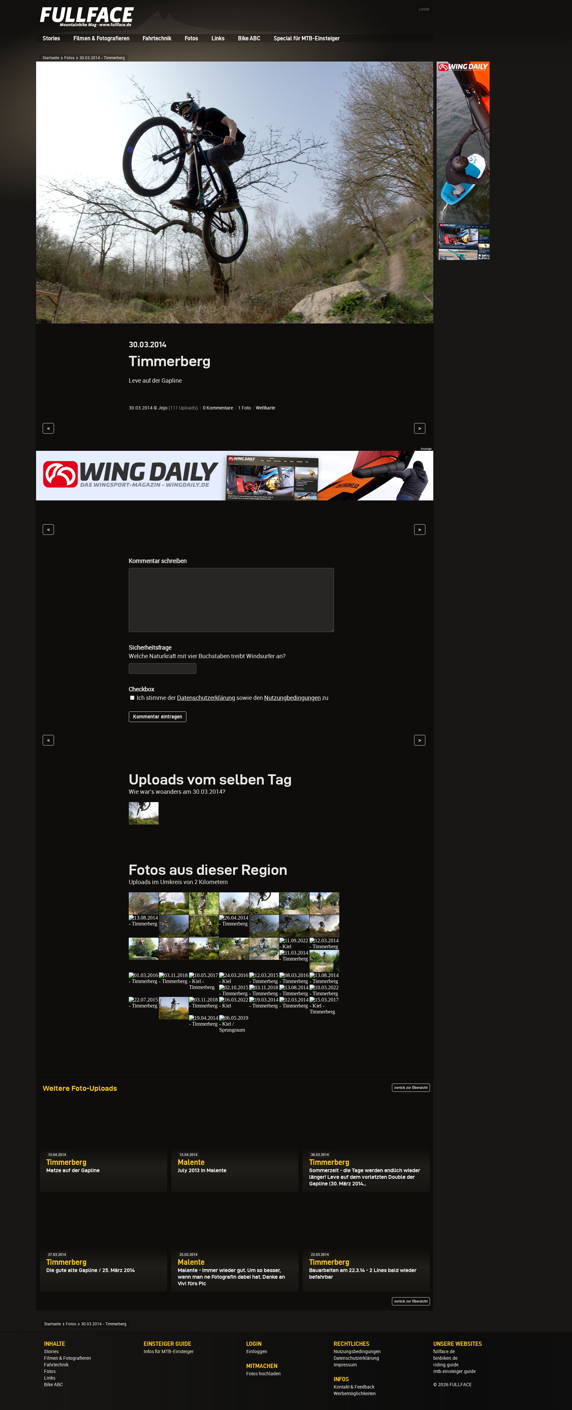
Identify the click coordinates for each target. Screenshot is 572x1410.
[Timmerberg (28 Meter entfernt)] (264, 957)
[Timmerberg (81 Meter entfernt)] (264, 1005)
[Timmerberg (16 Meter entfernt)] (144, 923)
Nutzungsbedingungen (357, 1351)
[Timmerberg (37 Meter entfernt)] (174, 981)
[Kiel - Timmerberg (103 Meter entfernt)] (324, 1011)
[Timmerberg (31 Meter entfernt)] (324, 946)
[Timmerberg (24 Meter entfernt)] (204, 957)
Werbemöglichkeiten (355, 1393)
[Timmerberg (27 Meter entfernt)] (234, 957)
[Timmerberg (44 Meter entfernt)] (264, 981)
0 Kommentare (218, 407)
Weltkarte (265, 407)
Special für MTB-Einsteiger (307, 38)
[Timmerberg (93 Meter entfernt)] (294, 1005)
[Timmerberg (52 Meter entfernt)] (324, 993)
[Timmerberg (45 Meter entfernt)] (294, 981)
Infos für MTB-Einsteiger (169, 1351)
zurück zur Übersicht (411, 1088)
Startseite (50, 58)
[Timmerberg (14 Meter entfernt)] (264, 911)
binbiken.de (445, 1358)
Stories (51, 38)
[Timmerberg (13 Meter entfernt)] (234, 911)
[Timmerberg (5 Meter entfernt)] (174, 911)
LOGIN (424, 9)
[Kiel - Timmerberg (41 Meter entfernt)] (204, 987)
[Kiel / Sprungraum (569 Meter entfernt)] (234, 1030)
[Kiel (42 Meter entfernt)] (234, 981)
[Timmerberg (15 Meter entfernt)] (294, 911)
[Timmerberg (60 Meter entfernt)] (204, 1005)
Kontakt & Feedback (354, 1386)
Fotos (191, 38)
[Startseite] (89, 24)
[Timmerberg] (144, 821)
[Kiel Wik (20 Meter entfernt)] (324, 934)
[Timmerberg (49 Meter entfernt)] (294, 993)
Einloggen (256, 1351)
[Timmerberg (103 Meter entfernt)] (204, 1024)
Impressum (345, 1364)
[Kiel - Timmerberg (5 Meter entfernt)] (144, 911)
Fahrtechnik (157, 38)
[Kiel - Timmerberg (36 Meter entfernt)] (324, 969)
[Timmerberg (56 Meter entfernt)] (144, 1005)
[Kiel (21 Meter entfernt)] (144, 957)
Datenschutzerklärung (206, 697)
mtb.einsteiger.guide (454, 1371)
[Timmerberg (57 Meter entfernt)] (174, 1016)
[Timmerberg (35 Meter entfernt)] (294, 958)
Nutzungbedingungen (292, 697)
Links (218, 38)
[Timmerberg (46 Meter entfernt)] (324, 981)
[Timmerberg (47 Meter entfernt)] (234, 993)
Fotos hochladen (263, 1373)
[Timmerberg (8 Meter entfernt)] (204, 911)
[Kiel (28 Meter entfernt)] (294, 946)
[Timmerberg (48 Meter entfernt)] (264, 993)
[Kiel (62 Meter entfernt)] (234, 1005)
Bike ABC (249, 38)
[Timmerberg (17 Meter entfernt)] (204, 934)
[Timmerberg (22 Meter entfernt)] (174, 957)
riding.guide (445, 1364)
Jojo (162, 407)
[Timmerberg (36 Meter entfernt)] (144, 981)
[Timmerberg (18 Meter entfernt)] (234, 923)
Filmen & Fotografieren (101, 38)
